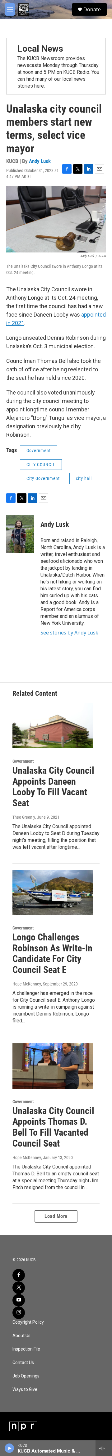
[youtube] (18, 1300)
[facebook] (18, 1275)
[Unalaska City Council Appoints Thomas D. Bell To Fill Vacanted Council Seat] (52, 1066)
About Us (21, 1335)
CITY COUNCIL (40, 464)
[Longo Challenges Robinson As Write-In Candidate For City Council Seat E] (52, 892)
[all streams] (104, 1448)
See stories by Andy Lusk (69, 632)
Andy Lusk (40, 161)
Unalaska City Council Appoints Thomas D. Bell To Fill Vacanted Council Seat (53, 1127)
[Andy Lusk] (20, 534)
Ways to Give (24, 1389)
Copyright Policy (28, 1322)
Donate (92, 9)
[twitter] (18, 1287)
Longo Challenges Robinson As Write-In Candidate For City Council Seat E (52, 953)
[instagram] (18, 1312)
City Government (43, 478)
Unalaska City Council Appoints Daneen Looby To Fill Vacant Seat (53, 786)
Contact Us (23, 1362)
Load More (56, 1216)
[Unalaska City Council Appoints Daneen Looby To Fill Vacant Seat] (52, 725)
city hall (84, 478)
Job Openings (26, 1376)
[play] (9, 1448)
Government (38, 450)
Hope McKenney (26, 983)
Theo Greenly (23, 817)
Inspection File (26, 1349)
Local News (40, 48)
